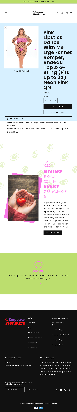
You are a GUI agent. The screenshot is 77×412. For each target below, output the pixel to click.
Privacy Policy (57, 340)
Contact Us (32, 348)
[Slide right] (36, 50)
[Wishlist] (66, 13)
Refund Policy (57, 330)
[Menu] (6, 13)
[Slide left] (7, 50)
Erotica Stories (33, 333)
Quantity (46, 97)
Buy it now (58, 112)
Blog (29, 328)
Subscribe (32, 390)
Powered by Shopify (49, 404)
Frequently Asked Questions (58, 323)
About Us (31, 323)
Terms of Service (58, 345)
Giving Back (32, 343)
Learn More (53, 232)
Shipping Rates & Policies (61, 335)
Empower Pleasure (33, 404)
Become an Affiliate (35, 338)
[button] (58, 13)
